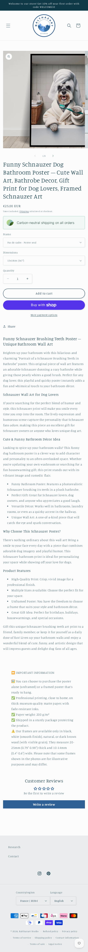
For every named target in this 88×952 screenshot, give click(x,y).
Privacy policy (69, 931)
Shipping (24, 211)
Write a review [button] (44, 804)
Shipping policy (43, 937)
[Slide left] (34, 155)
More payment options (44, 314)
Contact (13, 856)
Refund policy (50, 931)
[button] (8, 25)
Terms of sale (37, 944)
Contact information (67, 937)
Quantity (8, 270)
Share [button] (12, 326)
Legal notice (55, 944)
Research (14, 847)
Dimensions (10, 252)
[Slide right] (53, 155)
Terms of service (22, 937)
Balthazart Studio (29, 931)
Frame (7, 234)
